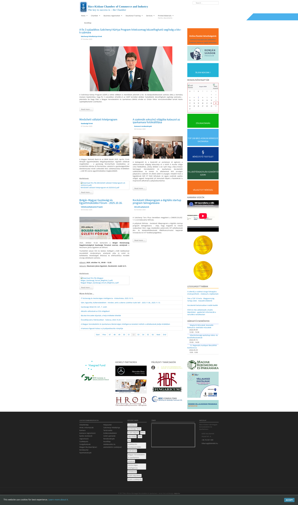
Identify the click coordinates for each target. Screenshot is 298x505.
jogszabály (132, 436)
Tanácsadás (107, 430)
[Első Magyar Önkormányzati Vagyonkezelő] (167, 368)
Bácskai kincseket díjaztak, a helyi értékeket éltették (101, 315)
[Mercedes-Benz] (131, 371)
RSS (216, 8)
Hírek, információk (86, 427)
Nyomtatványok (85, 453)
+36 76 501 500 (207, 440)
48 (114, 334)
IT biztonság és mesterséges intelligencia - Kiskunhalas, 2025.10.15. (107, 298)
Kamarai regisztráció (87, 433)
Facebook (203, 8)
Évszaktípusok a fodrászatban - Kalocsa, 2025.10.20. (101, 320)
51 (129, 334)
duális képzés (133, 433)
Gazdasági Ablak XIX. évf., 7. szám (94, 307)
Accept (289, 500)
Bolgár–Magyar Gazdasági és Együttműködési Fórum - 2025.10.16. (100, 201)
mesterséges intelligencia (133, 466)
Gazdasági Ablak (134, 429)
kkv (129, 440)
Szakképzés (83, 441)
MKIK (143, 433)
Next (158, 334)
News (83, 16)
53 (138, 334)
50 (124, 334)
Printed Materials (165, 17)
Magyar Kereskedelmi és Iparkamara (136, 456)
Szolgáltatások (84, 444)
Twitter (207, 8)
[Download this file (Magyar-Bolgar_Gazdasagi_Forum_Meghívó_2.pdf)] (105, 279)
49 (119, 334)
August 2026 (203, 86)
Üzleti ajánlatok (109, 436)
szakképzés (132, 425)
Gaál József (132, 451)
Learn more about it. (58, 499)
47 (110, 334)
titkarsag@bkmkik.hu (210, 443)
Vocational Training (133, 16)
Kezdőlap (107, 441)
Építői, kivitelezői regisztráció (85, 437)
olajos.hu (177, 493)
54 (143, 334)
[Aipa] (131, 387)
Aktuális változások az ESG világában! (95, 311)
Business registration (112, 16)
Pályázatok (107, 425)
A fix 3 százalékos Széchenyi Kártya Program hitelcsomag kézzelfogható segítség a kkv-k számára (130, 31)
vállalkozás (132, 472)
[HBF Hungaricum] (167, 383)
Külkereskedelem (110, 433)
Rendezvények (109, 439)
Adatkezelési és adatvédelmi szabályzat (112, 445)
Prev (104, 334)
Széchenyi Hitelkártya (111, 427)
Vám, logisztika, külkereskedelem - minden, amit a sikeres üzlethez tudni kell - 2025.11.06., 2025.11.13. (120, 302)
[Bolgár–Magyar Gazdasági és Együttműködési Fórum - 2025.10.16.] (104, 227)
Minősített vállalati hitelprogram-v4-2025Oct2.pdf (100, 187)
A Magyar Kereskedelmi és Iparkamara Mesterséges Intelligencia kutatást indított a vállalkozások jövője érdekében (125, 324)
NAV (140, 436)
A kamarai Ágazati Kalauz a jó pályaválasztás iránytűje (102, 328)
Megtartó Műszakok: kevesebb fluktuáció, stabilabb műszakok (200, 326)
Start (98, 334)
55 (148, 334)
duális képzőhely (134, 475)
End (164, 334)
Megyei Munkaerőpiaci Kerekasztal (88, 448)
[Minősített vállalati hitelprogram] (104, 144)
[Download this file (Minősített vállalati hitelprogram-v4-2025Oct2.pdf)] (105, 184)
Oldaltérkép (84, 425)
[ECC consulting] (167, 400)
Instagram (212, 8)
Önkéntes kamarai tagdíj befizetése (203, 42)
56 (153, 334)
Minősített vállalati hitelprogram (98, 119)
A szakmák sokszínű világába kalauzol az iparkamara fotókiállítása (156, 121)
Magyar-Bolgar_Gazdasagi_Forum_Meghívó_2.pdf (100, 283)
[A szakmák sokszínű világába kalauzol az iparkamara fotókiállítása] (158, 147)
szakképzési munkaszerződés (134, 445)
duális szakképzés (135, 479)
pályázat (131, 461)
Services (149, 16)
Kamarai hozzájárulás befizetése (203, 39)
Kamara (82, 430)
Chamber (95, 16)
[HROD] (131, 402)
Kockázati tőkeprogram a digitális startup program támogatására (157, 201)
